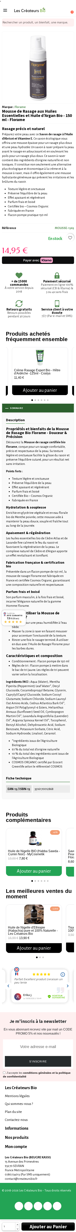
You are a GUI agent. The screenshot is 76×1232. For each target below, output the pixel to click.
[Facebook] (19, 1206)
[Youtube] (57, 1206)
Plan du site (13, 1112)
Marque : (8, 107)
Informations (16, 1128)
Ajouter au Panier (48, 1226)
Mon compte (16, 1146)
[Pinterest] (38, 1206)
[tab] (38, 1087)
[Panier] (69, 10)
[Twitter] (28, 1206)
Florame (20, 107)
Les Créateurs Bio (21, 1088)
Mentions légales (17, 1096)
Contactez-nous (16, 1120)
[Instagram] (47, 1206)
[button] (9, 367)
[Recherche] (71, 22)
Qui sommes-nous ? (19, 1104)
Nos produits (17, 1137)
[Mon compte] (56, 11)
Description (15, 420)
